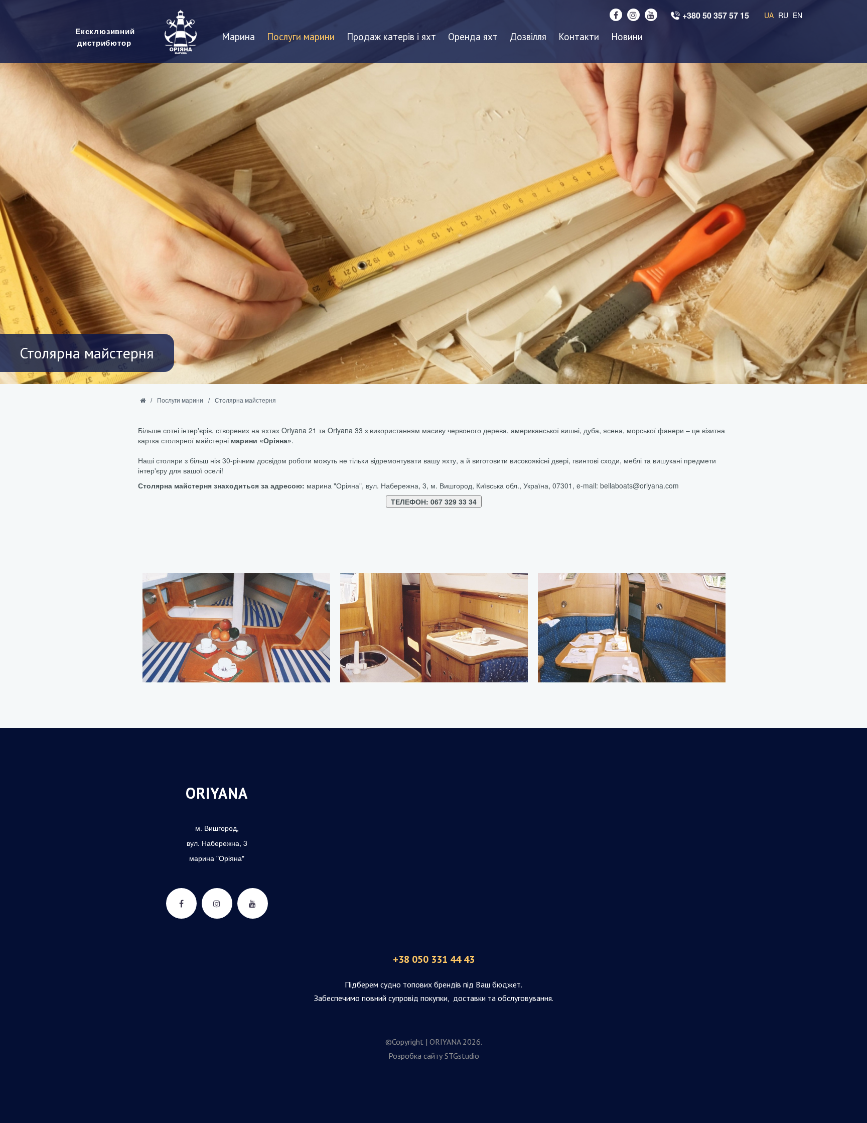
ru (783, 15)
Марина (238, 37)
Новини (627, 37)
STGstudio (462, 1056)
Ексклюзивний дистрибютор (104, 37)
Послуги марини (301, 37)
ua (769, 15)
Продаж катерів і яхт (391, 37)
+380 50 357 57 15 (715, 15)
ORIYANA (217, 793)
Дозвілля (528, 37)
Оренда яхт (473, 37)
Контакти (578, 37)
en (797, 15)
